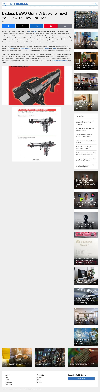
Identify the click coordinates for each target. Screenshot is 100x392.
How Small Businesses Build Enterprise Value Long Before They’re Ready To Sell (86, 65)
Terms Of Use (8, 384)
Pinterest (39, 381)
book (12, 48)
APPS (52, 7)
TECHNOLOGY (13, 7)
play (29, 31)
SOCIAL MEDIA (23, 7)
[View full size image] (37, 85)
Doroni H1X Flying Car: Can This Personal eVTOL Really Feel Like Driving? (85, 301)
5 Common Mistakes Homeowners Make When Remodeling (85, 320)
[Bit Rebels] (18, 4)
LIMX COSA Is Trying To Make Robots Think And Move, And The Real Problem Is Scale (86, 225)
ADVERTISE (92, 7)
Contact (7, 379)
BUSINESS (33, 7)
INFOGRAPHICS (82, 7)
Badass (47, 48)
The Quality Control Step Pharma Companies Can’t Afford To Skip (84, 86)
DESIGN (58, 7)
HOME (5, 7)
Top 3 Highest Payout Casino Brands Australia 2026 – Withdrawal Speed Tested (16, 363)
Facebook (39, 377)
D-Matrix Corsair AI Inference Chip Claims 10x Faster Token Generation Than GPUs (86, 260)
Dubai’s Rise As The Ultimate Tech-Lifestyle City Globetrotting (86, 341)
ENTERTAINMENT (43, 7)
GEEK (73, 7)
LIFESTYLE (66, 7)
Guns (54, 48)
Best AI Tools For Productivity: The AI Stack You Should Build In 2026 (86, 204)
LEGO (34, 31)
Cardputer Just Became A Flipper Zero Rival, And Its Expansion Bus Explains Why (82, 363)
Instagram (39, 382)
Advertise (7, 381)
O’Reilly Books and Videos (59, 60)
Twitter (38, 379)
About (6, 377)
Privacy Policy (8, 382)
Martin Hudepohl (25, 48)
